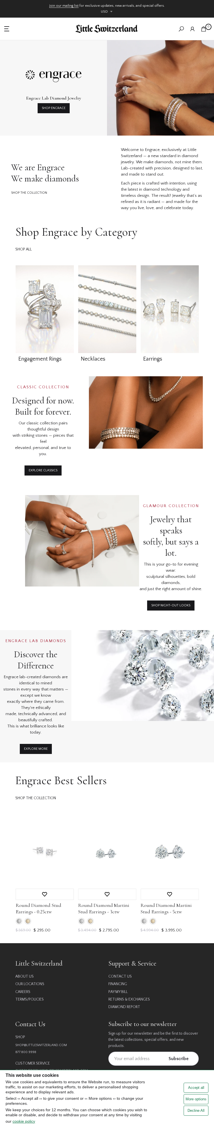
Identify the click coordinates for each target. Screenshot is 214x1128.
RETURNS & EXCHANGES (129, 999)
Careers (22, 992)
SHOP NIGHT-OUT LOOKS (170, 605)
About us (24, 976)
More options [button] (196, 1099)
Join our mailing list (64, 6)
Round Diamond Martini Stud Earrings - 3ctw (103, 908)
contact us (120, 976)
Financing (117, 984)
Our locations (29, 984)
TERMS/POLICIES (29, 999)
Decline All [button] (196, 1110)
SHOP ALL (23, 249)
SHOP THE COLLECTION (29, 193)
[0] (203, 29)
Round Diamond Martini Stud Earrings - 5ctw (166, 908)
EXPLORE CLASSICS (43, 470)
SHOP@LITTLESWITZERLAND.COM (41, 1045)
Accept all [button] (196, 1088)
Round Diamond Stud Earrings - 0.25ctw (38, 908)
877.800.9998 (25, 1052)
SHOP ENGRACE (53, 108)
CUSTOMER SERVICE (32, 1063)
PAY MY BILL (118, 992)
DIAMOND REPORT (124, 1007)
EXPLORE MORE (36, 749)
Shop (20, 1037)
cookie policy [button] (24, 1121)
